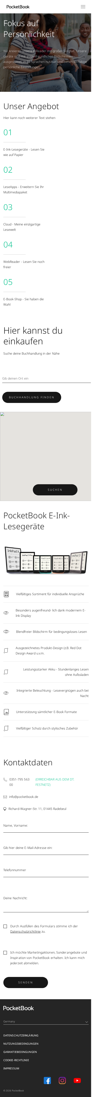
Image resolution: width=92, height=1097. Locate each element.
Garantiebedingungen (20, 1056)
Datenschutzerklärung (20, 1039)
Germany (9, 1025)
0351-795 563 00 (19, 786)
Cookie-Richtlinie (16, 1064)
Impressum (11, 1072)
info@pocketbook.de (23, 800)
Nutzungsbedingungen (20, 1047)
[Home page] (18, 6)
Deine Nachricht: (15, 902)
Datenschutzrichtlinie (25, 935)
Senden (25, 986)
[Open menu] (80, 6)
